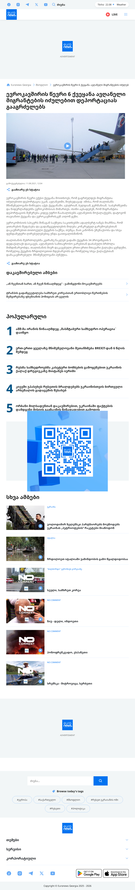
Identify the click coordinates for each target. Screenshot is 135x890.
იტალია (51, 538)
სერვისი (13, 849)
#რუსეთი (55, 808)
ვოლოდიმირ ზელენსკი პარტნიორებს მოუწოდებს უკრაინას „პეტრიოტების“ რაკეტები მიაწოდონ (83, 526)
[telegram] (27, 4)
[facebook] (9, 4)
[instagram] (18, 4)
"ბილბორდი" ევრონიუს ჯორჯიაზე (64, 569)
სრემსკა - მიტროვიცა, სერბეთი (69, 683)
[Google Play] (89, 873)
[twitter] (36, 4)
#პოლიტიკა (78, 808)
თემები (12, 840)
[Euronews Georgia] (11, 14)
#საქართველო (47, 799)
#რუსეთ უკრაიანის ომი (104, 799)
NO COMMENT (54, 600)
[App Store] (116, 873)
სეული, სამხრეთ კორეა (64, 590)
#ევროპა (22, 799)
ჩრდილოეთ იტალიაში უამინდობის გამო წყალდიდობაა (87, 559)
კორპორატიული (21, 858)
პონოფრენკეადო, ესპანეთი (67, 652)
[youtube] (45, 4)
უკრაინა (51, 507)
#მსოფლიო (73, 799)
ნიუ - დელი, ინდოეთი (62, 621)
